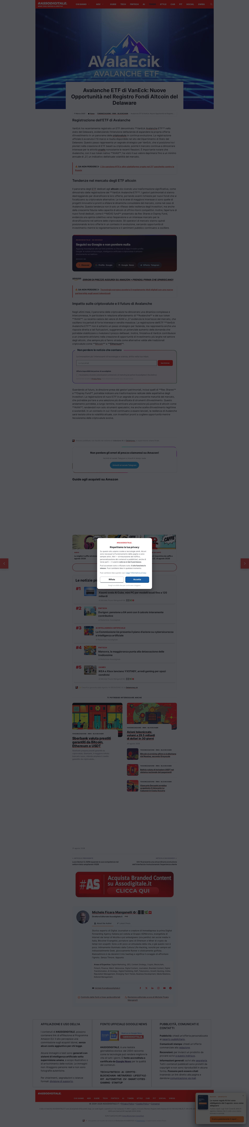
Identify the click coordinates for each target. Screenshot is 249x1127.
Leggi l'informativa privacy (136, 573)
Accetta (137, 579)
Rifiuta (112, 579)
